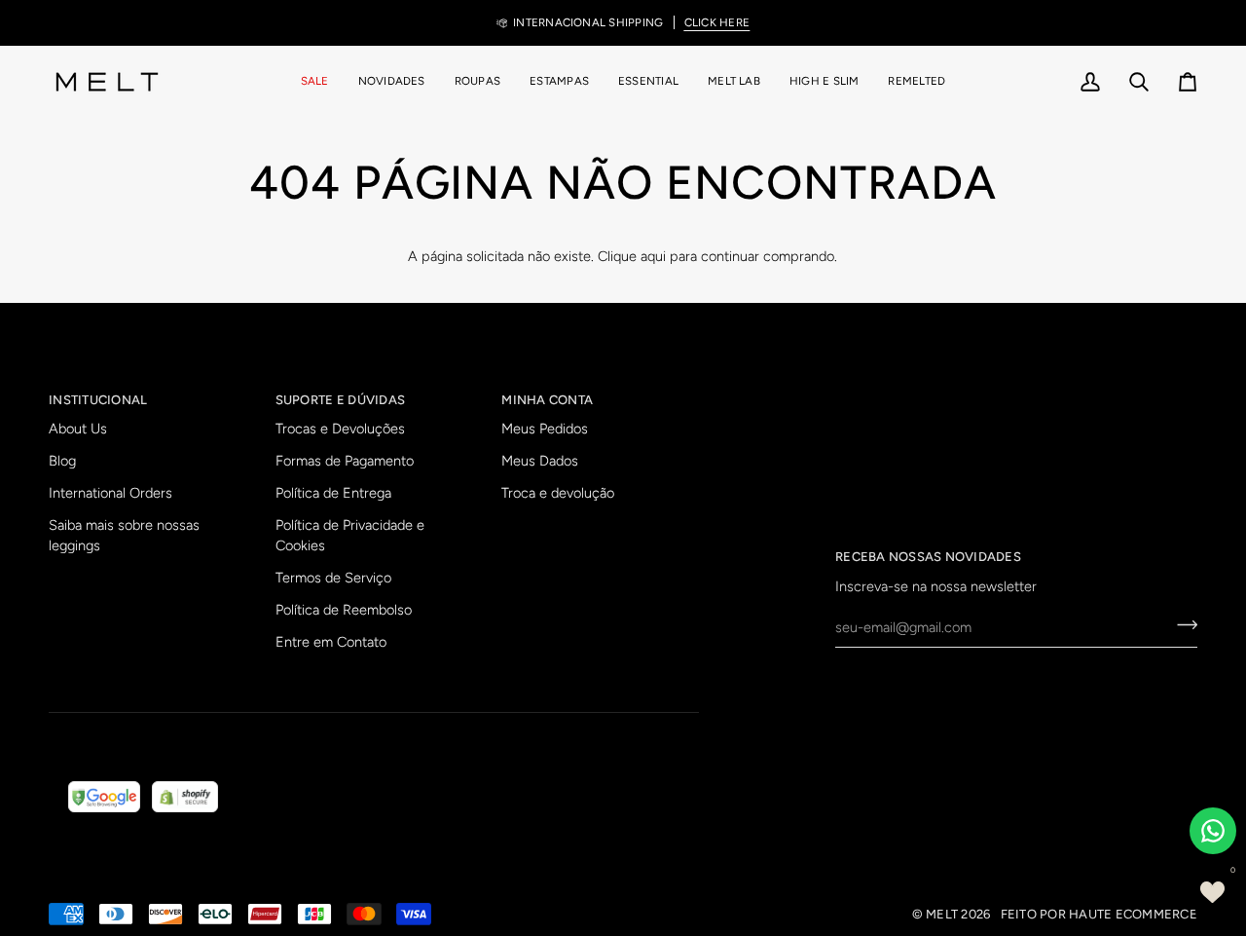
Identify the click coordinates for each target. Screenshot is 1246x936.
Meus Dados (539, 460)
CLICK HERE (717, 22)
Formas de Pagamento (344, 460)
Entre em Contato (330, 642)
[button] (477, 82)
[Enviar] (1181, 624)
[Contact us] (1213, 830)
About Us (78, 428)
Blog (62, 460)
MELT (942, 914)
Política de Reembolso (343, 609)
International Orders (110, 493)
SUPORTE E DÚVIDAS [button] (340, 400)
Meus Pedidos (544, 428)
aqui (653, 256)
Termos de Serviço (333, 577)
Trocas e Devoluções (340, 428)
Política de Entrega (333, 493)
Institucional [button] (98, 400)
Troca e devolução (557, 493)
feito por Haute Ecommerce (1099, 914)
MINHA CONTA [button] (547, 400)
